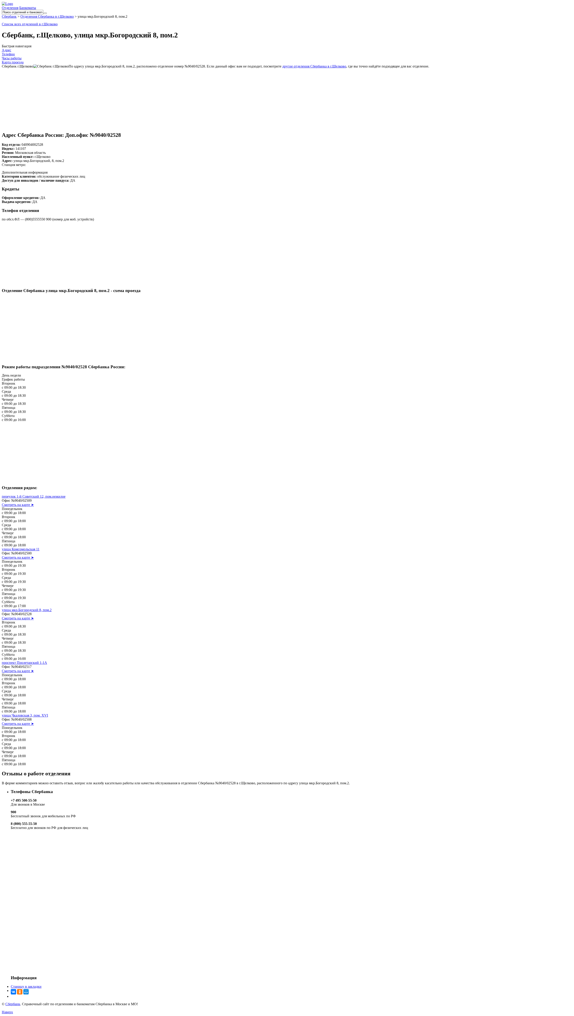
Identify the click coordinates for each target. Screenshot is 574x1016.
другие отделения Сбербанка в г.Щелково (314, 66)
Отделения (10, 8)
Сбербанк (12, 1004)
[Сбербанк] (7, 4)
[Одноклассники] (19, 991)
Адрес (6, 50)
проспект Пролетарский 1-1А (24, 663)
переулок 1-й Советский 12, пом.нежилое (33, 496)
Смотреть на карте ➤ (18, 505)
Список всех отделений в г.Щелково (30, 24)
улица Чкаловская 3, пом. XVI (25, 715)
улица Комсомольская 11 (20, 549)
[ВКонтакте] (13, 991)
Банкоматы (27, 8)
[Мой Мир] (26, 991)
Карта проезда (13, 62)
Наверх (7, 1012)
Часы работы (12, 58)
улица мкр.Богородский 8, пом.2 (27, 610)
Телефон (8, 54)
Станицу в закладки (26, 986)
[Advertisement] (287, 96)
